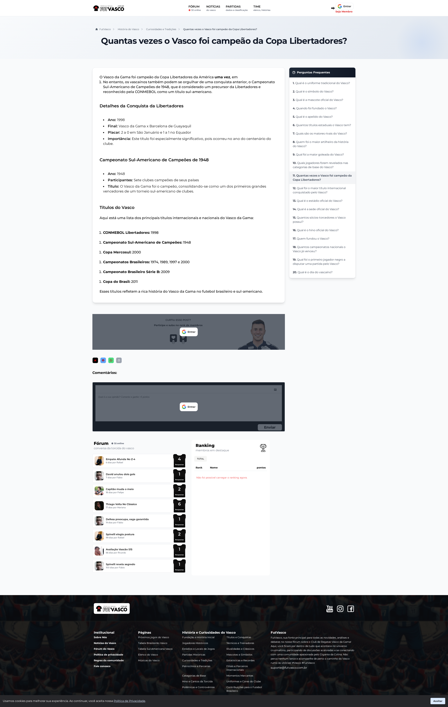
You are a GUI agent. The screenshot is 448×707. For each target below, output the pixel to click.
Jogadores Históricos (195, 643)
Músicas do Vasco (149, 660)
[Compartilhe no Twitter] (95, 360)
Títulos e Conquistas (238, 637)
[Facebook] (350, 608)
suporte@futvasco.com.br (289, 667)
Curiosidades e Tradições (197, 660)
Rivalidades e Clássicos (240, 648)
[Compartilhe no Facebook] (103, 360)
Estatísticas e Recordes (240, 660)
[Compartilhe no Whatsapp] (111, 360)
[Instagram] (340, 608)
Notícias (213, 8)
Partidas (237, 8)
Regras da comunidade (109, 660)
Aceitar (437, 701)
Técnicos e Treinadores (240, 643)
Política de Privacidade (129, 701)
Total (200, 458)
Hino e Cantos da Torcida (197, 681)
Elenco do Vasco (148, 654)
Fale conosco (102, 666)
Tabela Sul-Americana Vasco (155, 648)
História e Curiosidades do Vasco (209, 632)
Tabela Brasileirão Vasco (152, 643)
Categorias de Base (194, 675)
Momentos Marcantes (239, 675)
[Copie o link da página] (119, 360)
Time (261, 8)
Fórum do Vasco (104, 648)
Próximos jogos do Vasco (153, 637)
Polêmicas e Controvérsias (198, 687)
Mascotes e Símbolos (239, 654)
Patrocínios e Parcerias (196, 666)
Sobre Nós (100, 637)
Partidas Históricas (193, 654)
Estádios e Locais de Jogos (198, 648)
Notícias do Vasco (105, 643)
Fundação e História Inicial (198, 637)
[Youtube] (329, 608)
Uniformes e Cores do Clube (243, 681)
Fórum (194, 8)
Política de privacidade (108, 654)
